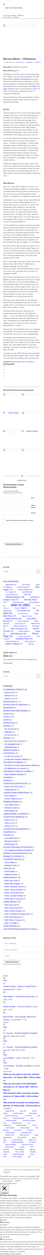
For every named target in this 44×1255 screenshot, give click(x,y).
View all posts (7, 663)
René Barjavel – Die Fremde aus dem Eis (18, 996)
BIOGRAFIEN (8, 707)
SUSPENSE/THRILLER (12, 859)
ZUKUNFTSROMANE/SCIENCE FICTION (19, 929)
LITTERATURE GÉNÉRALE (13, 817)
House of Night (21, 608)
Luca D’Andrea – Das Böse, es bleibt (16, 1065)
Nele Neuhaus (18, 633)
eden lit (24, 362)
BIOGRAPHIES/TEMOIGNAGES (15, 710)
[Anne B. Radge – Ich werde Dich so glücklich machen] (12, 458)
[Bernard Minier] (19, 40)
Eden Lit (38, 62)
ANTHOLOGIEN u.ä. (11, 701)
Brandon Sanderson (25, 589)
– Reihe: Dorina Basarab (12, 892)
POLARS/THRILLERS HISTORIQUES (17, 847)
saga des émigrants (24, 636)
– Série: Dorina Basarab (12, 917)
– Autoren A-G (8, 692)
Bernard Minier (16, 362)
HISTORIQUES (9, 753)
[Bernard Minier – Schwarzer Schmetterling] (31, 421)
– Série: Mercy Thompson (12, 920)
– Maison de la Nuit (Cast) (12, 786)
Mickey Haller (24, 631)
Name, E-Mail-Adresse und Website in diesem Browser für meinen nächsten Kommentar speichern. (19, 522)
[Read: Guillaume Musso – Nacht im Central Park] (5, 983)
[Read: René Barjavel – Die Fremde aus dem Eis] (5, 992)
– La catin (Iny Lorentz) (11, 756)
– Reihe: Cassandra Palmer (13, 886)
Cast (27, 594)
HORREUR (7, 777)
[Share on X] (6, 370)
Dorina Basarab (22, 1125)
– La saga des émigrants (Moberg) (16, 759)
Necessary (6, 1222)
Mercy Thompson (19, 628)
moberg (22, 1147)
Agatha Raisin (11, 584)
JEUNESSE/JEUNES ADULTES (15, 783)
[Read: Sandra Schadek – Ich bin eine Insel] (5, 1002)
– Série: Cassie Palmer (11, 908)
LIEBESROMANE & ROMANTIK (15, 814)
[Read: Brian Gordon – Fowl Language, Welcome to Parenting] (5, 1012)
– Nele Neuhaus (9, 811)
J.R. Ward (30, 1130)
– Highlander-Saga (10, 747)
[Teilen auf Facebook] (6, 366)
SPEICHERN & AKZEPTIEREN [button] (10, 1254)
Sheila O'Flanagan (18, 1154)
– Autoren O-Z (8, 698)
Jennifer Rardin (23, 613)
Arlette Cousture (23, 587)
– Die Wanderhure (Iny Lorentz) (14, 768)
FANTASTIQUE (9, 723)
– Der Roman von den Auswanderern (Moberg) (20, 765)
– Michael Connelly (10, 807)
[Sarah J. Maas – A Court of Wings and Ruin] (12, 402)
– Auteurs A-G (8, 820)
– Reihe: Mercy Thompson (13, 898)
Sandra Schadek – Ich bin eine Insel (16, 1006)
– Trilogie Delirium (9, 789)
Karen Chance (13, 618)
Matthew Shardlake (20, 626)
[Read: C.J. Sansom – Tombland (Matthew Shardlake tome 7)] (5, 1044)
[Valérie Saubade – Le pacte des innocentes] (12, 421)
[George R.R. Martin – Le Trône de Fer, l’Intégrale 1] (31, 458)
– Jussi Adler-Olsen (10, 804)
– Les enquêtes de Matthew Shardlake (17, 850)
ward (30, 644)
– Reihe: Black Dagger (11, 883)
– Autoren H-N (8, 695)
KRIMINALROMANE (11, 801)
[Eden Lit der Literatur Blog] (18, 7)
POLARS (6, 835)
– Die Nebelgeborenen (11, 744)
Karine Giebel (23, 621)
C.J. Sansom (11, 592)
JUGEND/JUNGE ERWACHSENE (16, 792)
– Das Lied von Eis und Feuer (14, 741)
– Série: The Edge (9, 923)
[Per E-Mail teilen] (6, 376)
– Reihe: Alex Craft (10, 880)
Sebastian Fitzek (24, 638)
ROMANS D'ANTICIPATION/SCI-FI (16, 853)
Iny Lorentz (23, 610)
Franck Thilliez (10, 1128)
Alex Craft (26, 584)
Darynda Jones (17, 1123)
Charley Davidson (15, 597)
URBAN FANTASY (10, 877)
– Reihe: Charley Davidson (13, 889)
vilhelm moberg (14, 643)
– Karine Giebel (9, 862)
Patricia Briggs (19, 1149)
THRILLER (29, 62)
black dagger (33, 1113)
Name (32, 499)
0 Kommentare (20, 62)
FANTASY (7, 726)
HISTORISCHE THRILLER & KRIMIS (17, 771)
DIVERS (6, 720)
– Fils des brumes (9, 729)
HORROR (7, 780)
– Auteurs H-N (8, 823)
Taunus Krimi (30, 641)
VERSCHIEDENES (10, 926)
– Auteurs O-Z (8, 826)
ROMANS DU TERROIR (12, 856)
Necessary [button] (3, 1220)
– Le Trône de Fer (9, 735)
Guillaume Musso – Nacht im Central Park (18, 986)
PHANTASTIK (8, 832)
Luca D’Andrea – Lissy (11, 1058)
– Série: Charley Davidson (13, 911)
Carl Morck (27, 592)
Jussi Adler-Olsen (26, 1132)
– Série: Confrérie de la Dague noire (16, 914)
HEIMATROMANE (10, 750)
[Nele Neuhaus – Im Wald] (31, 402)
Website (33, 513)
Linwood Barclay (20, 623)
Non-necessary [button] (5, 1237)
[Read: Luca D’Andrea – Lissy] (5, 1055)
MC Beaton (32, 1142)
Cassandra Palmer (12, 594)
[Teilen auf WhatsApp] (6, 373)
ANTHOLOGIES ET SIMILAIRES (15, 704)
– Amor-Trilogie (8, 795)
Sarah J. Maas (19, 1152)
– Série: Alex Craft (10, 905)
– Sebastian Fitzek (10, 865)
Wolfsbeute (30, 362)
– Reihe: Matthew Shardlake (13, 774)
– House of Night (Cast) (12, 798)
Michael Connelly (27, 1144)
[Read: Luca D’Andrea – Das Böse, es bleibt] (5, 1062)
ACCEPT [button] (18, 1181)
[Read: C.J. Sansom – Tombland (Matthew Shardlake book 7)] (5, 1030)
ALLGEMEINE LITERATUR (13, 689)
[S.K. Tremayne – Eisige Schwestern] (31, 439)
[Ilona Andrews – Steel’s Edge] (12, 439)
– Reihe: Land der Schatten (13, 895)
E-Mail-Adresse (33, 507)
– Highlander (8, 732)
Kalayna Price (27, 616)
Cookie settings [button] (7, 1181)
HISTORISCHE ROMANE (13, 762)
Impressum (7, 1172)
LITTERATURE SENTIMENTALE (15, 829)
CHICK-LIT (7, 713)
